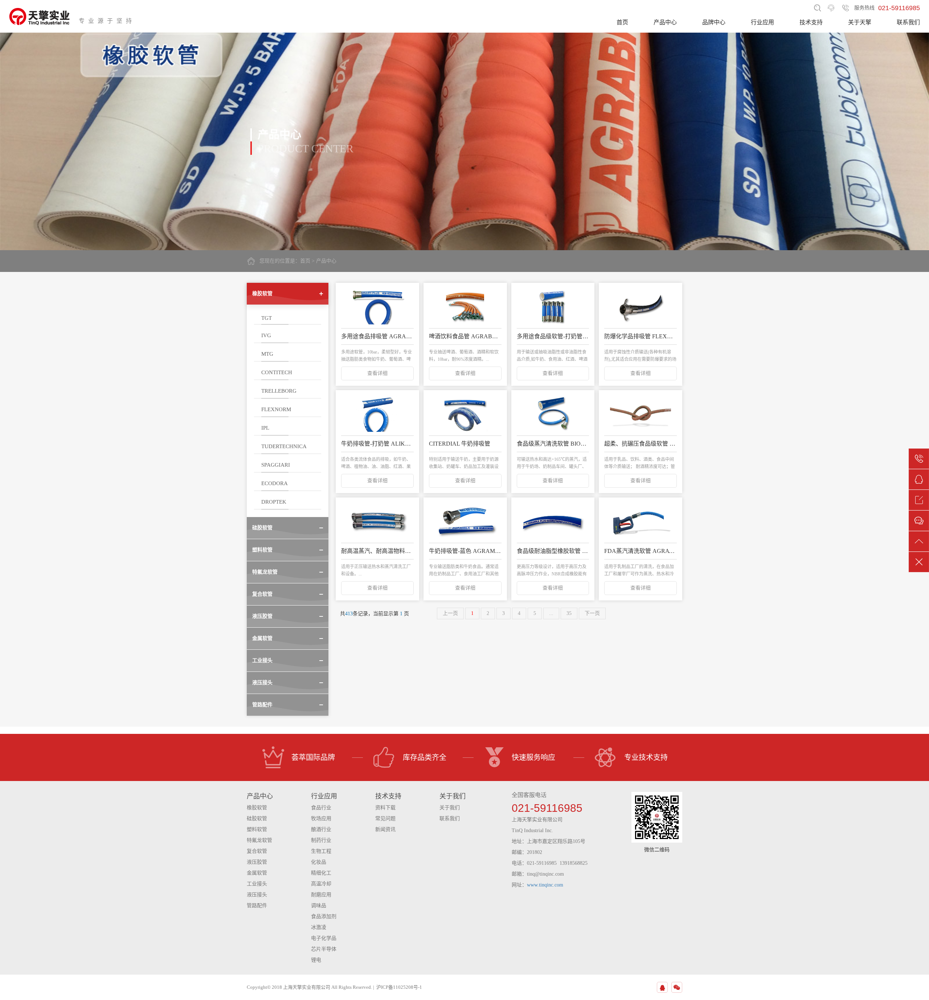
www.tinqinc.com (545, 885)
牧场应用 (321, 818)
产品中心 (665, 22)
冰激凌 (318, 927)
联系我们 (908, 22)
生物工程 (321, 851)
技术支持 (811, 22)
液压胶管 (257, 862)
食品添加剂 (323, 916)
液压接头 (257, 894)
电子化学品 (323, 938)
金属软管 (257, 873)
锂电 (316, 960)
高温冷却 (321, 884)
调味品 (318, 905)
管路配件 (257, 905)
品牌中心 (713, 22)
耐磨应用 (321, 894)
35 (569, 613)
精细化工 (321, 873)
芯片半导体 (323, 949)
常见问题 (385, 818)
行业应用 (762, 22)
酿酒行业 (321, 829)
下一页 (592, 613)
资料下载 (385, 807)
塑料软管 (257, 829)
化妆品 (318, 862)
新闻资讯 (385, 829)
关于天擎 (859, 22)
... (551, 613)
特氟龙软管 (259, 840)
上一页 (450, 613)
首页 (622, 22)
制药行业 (321, 840)
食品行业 (321, 807)
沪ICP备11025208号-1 (399, 987)
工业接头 (257, 884)
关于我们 (449, 807)
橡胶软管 (257, 807)
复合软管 (257, 851)
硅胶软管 (257, 818)
